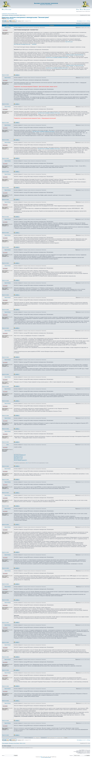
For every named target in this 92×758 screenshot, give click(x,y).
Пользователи (87, 9)
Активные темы (14, 13)
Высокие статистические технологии (46, 3)
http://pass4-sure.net (18, 456)
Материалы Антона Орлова (14, 15)
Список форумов (5, 15)
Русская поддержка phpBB (46, 757)
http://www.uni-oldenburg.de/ (20, 454)
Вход (4, 9)
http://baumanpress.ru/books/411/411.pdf (74, 54)
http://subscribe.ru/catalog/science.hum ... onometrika (25, 44)
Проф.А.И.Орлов (10, 18)
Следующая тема (87, 23)
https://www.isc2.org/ (18, 457)
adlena (7, 444)
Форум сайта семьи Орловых (46, 4)
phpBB (41, 756)
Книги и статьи (22, 15)
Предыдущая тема (79, 23)
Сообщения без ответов (6, 13)
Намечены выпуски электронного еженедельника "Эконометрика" (25, 17)
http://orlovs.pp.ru (69, 41)
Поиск (82, 9)
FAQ (78, 9)
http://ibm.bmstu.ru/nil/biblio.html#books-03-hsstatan (57, 57)
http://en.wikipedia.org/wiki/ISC (20, 460)
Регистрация (8, 9)
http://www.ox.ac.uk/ (18, 458)
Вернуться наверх (5, 122)
